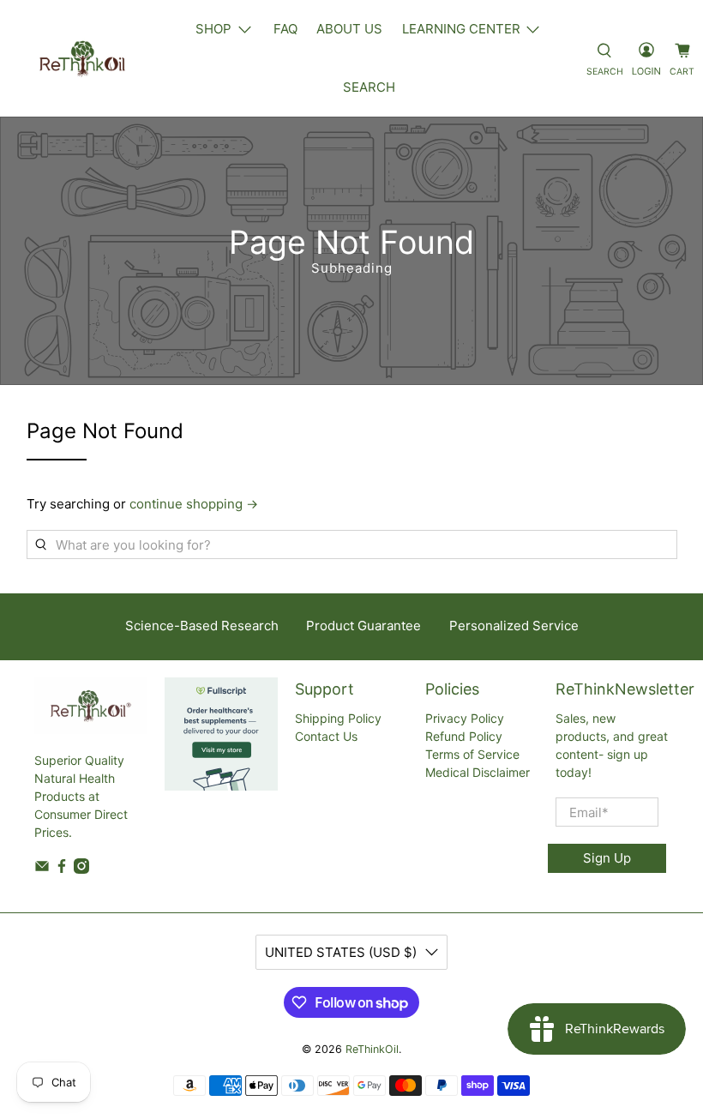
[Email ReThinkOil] (42, 869)
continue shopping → (193, 504)
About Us (349, 29)
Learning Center (461, 29)
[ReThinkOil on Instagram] (81, 869)
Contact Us (326, 736)
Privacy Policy (464, 718)
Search (369, 87)
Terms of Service (472, 754)
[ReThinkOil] (82, 58)
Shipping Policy (338, 718)
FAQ (285, 29)
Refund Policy (463, 736)
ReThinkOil (372, 1049)
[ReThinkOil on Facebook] (61, 869)
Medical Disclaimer (477, 772)
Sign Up (607, 858)
